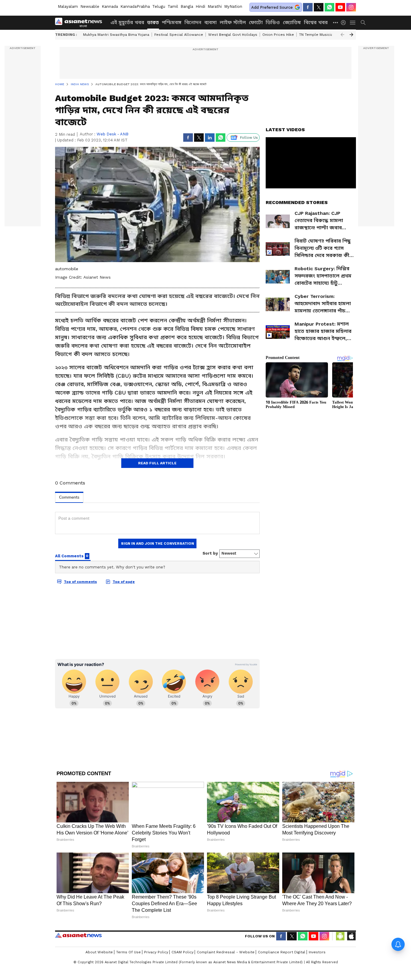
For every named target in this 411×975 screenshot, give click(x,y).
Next (351, 34)
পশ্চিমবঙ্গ (171, 22)
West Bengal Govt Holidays (232, 34)
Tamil (173, 6)
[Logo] (80, 22)
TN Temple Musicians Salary (324, 34)
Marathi (215, 6)
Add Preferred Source (272, 7)
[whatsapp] (329, 7)
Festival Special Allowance (178, 34)
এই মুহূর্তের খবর (127, 22)
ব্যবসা (210, 22)
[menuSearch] (363, 22)
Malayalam (68, 6)
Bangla (187, 6)
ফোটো (256, 22)
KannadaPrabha (135, 6)
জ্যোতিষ (292, 22)
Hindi (200, 6)
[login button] (345, 22)
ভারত (153, 22)
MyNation (233, 6)
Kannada (110, 6)
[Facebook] (308, 7)
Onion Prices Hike (278, 34)
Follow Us (249, 137)
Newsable (89, 6)
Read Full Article (157, 463)
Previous (342, 34)
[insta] (351, 7)
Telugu (158, 6)
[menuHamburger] (353, 23)
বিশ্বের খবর (316, 22)
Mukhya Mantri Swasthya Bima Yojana (116, 34)
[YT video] (340, 7)
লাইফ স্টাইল (233, 22)
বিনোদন (192, 22)
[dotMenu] (335, 22)
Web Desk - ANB (112, 134)
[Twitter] (318, 7)
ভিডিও (273, 22)
